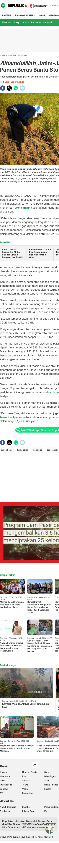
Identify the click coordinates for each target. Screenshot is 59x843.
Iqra (24, 776)
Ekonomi (12, 55)
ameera (6, 15)
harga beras (22, 450)
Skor (46, 772)
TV (1, 793)
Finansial (6, 22)
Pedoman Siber (51, 807)
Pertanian (36, 22)
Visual (25, 789)
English (47, 789)
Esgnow (4, 789)
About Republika (8, 807)
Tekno (25, 784)
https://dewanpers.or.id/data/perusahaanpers (24, 827)
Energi (16, 22)
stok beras (37, 450)
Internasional (6, 784)
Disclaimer (5, 811)
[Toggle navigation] (3, 5)
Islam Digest (50, 776)
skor (42, 15)
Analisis (26, 780)
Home (2, 55)
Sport (47, 780)
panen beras (6, 450)
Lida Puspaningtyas (14, 82)
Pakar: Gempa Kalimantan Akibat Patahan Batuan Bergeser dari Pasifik (12, 253)
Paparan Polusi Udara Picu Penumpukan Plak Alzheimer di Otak (40, 253)
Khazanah (5, 776)
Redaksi (26, 807)
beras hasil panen (11, 417)
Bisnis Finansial (51, 784)
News (3, 780)
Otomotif (47, 22)
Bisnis (26, 22)
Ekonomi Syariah (25, 15)
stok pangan (22, 207)
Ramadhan (27, 793)
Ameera (4, 772)
